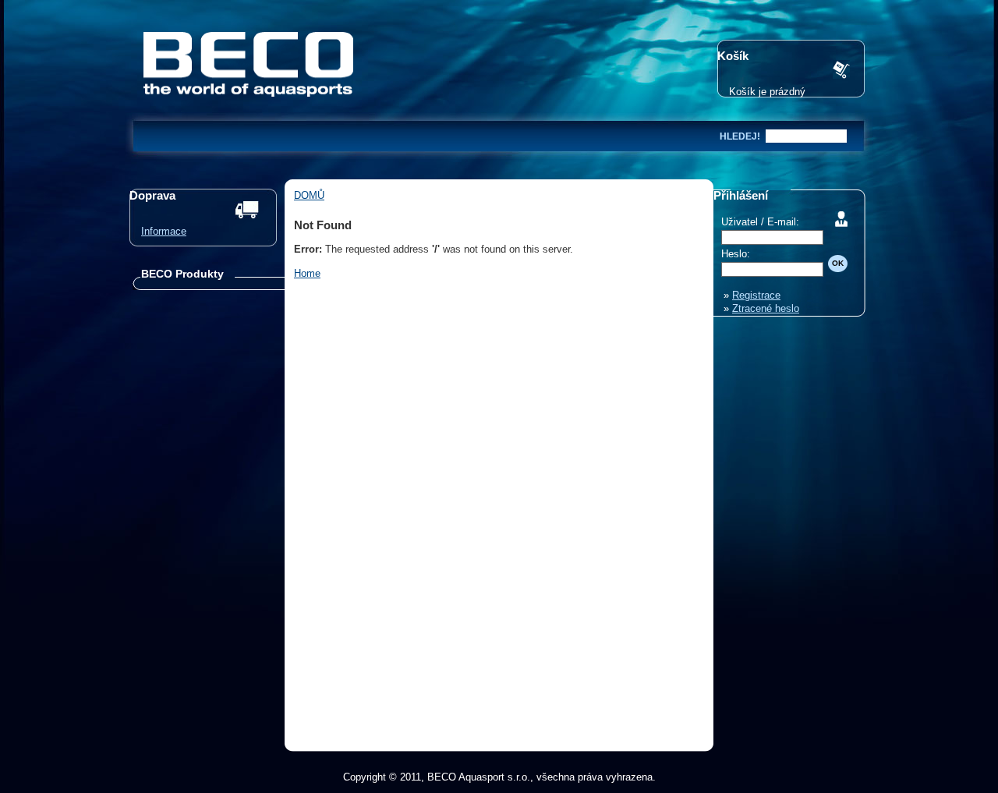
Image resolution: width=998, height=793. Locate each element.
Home (307, 273)
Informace (163, 231)
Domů (309, 195)
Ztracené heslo (765, 308)
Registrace (756, 295)
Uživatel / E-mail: (760, 222)
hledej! (740, 136)
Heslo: (735, 254)
